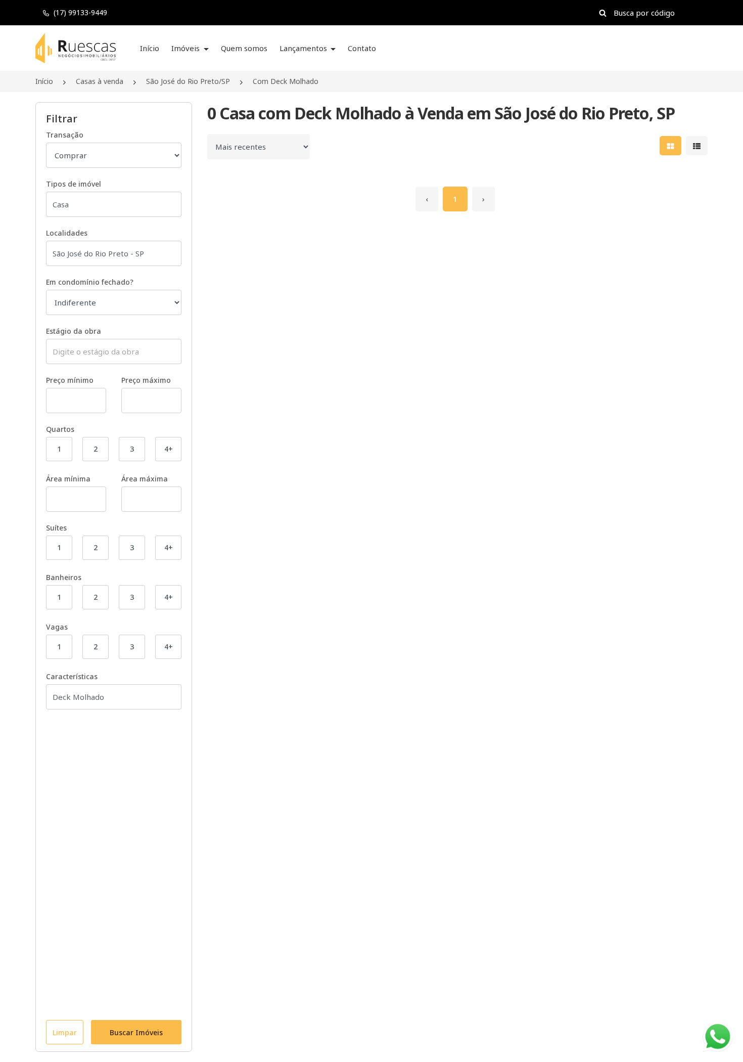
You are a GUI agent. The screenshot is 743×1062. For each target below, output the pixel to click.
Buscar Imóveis (136, 1032)
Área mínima (68, 478)
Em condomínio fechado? (89, 282)
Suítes (56, 528)
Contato (362, 48)
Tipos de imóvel (73, 184)
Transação (64, 135)
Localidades (66, 233)
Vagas (57, 627)
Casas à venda (99, 81)
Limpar (65, 1032)
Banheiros (63, 577)
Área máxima (144, 478)
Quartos (60, 429)
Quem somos (244, 48)
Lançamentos (304, 48)
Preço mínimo (70, 380)
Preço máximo (146, 380)
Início (149, 48)
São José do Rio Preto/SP (188, 81)
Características (72, 676)
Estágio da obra (73, 331)
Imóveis (186, 48)
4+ (168, 449)
